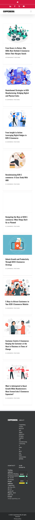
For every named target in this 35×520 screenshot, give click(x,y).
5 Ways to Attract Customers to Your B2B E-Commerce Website (17, 303)
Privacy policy (17, 519)
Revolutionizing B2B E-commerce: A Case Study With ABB (16, 177)
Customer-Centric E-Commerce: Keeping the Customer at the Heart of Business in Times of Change (17, 345)
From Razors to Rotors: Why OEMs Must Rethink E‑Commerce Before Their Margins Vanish (17, 51)
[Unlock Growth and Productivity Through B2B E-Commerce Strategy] (17, 245)
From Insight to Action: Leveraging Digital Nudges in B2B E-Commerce (16, 135)
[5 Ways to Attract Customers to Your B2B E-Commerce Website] (17, 287)
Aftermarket (9, 57)
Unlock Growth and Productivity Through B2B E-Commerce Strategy (17, 262)
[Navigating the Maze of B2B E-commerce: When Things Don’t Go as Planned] (17, 202)
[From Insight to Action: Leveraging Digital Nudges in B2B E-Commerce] (17, 118)
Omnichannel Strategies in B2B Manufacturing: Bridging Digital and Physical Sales (17, 93)
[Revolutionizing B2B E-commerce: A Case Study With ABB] (17, 160)
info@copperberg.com (14, 498)
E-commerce (9, 99)
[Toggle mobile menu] (31, 11)
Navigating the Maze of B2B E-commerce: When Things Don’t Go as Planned (16, 219)
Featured (17, 57)
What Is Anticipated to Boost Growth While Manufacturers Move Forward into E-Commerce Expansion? (17, 390)
